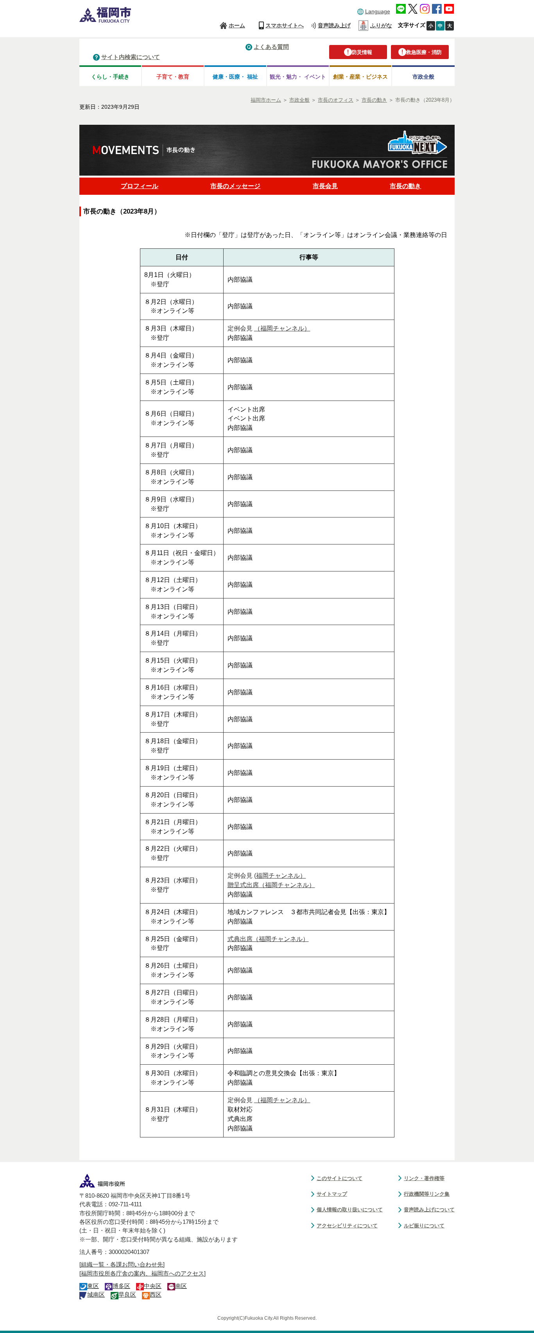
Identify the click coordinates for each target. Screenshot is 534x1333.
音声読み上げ (334, 25)
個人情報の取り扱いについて (350, 1210)
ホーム (237, 25)
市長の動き (405, 186)
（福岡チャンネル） (282, 328)
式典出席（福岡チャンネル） (268, 939)
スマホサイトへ (284, 25)
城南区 (96, 1295)
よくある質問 (271, 46)
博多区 (121, 1286)
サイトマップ (332, 1194)
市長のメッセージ (235, 186)
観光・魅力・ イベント (298, 77)
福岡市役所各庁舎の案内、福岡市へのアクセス (142, 1273)
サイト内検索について (130, 57)
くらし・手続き (110, 77)
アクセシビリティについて (347, 1226)
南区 (181, 1286)
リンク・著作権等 (424, 1178)
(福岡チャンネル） (280, 875)
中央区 (152, 1286)
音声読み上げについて (429, 1210)
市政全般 (423, 77)
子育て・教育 (172, 77)
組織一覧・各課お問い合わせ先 (122, 1264)
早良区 (127, 1295)
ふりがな (381, 25)
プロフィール (139, 186)
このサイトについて (339, 1178)
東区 (93, 1286)
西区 (155, 1295)
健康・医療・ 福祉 (235, 77)
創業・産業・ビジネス (360, 77)
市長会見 (325, 186)
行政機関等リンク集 (427, 1194)
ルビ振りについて (424, 1226)
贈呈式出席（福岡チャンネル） (271, 885)
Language (377, 11)
